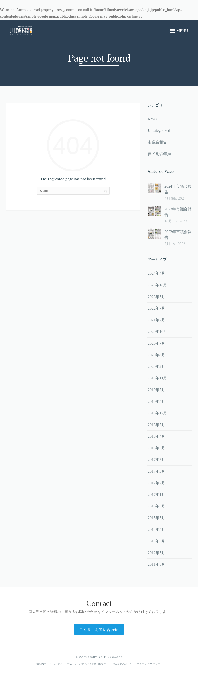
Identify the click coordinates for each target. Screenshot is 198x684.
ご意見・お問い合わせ (99, 629)
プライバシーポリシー (147, 664)
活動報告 (41, 664)
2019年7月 (156, 390)
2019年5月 (156, 401)
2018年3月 (156, 448)
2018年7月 (156, 425)
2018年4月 (156, 436)
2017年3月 (156, 471)
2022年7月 (156, 308)
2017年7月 (156, 459)
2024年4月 (156, 273)
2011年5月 (156, 564)
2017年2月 (156, 483)
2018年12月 (157, 413)
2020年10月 (157, 331)
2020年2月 (156, 366)
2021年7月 (156, 320)
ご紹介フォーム (63, 664)
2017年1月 (156, 494)
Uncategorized (159, 130)
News (152, 119)
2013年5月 (156, 541)
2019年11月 (157, 378)
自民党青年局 (159, 154)
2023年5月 (156, 297)
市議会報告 (157, 142)
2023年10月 (157, 285)
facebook (120, 664)
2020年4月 (156, 355)
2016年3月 (156, 506)
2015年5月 (156, 518)
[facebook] (99, 671)
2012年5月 (156, 553)
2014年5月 (156, 529)
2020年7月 (156, 343)
